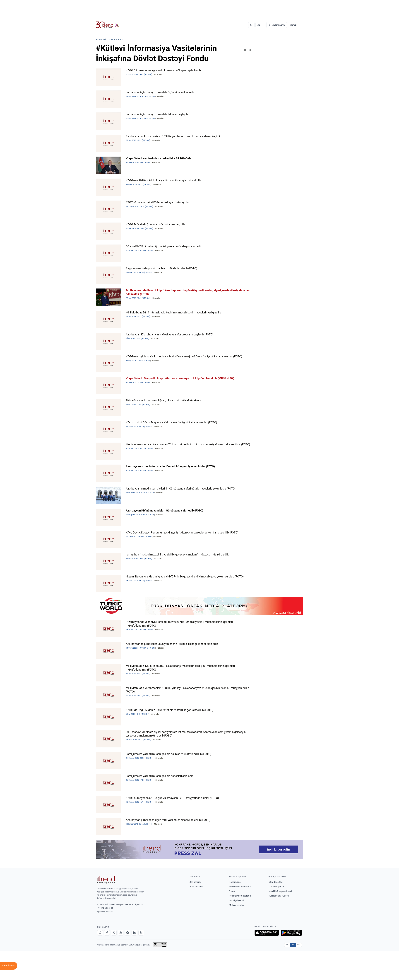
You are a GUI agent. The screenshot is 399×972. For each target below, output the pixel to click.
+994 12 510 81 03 (105, 908)
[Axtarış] (251, 25)
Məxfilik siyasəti (276, 886)
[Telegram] (127, 933)
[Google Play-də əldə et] (291, 933)
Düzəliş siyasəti (236, 900)
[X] (114, 933)
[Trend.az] (107, 25)
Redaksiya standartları (240, 895)
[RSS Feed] (141, 933)
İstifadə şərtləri (276, 882)
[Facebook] (107, 933)
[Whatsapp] (100, 933)
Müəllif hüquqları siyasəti (280, 891)
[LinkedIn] (134, 933)
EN (287, 945)
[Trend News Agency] (106, 880)
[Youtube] (120, 933)
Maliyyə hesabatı (237, 905)
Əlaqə (232, 891)
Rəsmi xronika (196, 886)
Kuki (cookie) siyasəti (279, 895)
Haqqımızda (235, 882)
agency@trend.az (105, 911)
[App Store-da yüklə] (267, 933)
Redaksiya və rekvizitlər (240, 886)
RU (298, 945)
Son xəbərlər (195, 882)
